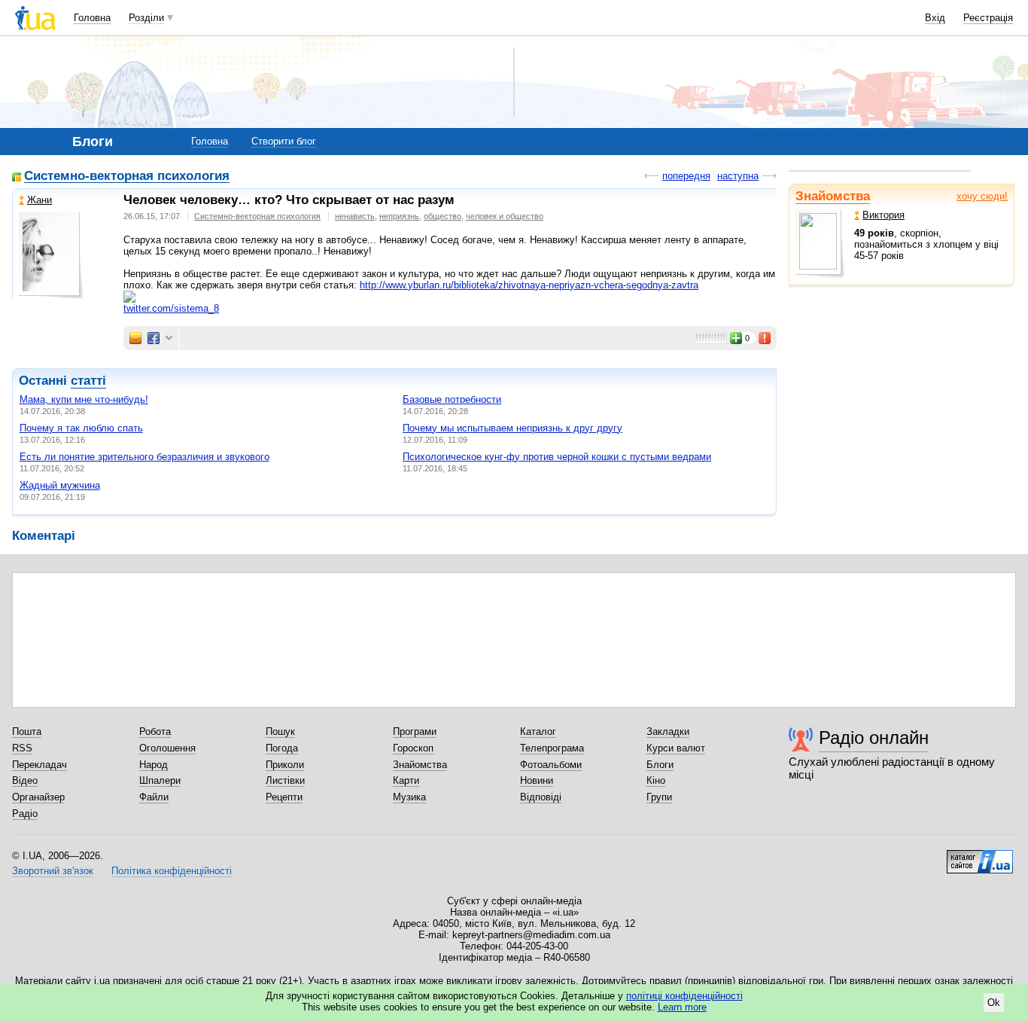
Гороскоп (413, 748)
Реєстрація (988, 17)
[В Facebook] (154, 338)
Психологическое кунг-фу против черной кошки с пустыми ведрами (557, 456)
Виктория (883, 215)
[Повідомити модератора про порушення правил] (765, 338)
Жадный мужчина (60, 485)
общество (442, 216)
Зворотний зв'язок (52, 870)
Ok (993, 1002)
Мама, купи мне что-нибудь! (84, 399)
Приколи (285, 764)
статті (88, 380)
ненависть (355, 216)
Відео (25, 780)
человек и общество (504, 216)
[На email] (135, 338)
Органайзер (38, 797)
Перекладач (39, 764)
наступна (738, 175)
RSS (22, 748)
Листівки (285, 780)
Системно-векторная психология (127, 176)
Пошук (280, 731)
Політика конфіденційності (171, 870)
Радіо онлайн (874, 737)
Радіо (25, 813)
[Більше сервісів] (169, 338)
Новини (536, 780)
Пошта (26, 731)
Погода (282, 748)
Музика (409, 797)
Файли (154, 797)
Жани (39, 200)
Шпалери (160, 780)
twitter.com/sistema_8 (171, 308)
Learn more (682, 1007)
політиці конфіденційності (684, 995)
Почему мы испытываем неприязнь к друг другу (512, 428)
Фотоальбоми (551, 764)
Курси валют (675, 748)
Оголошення (167, 748)
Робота (155, 731)
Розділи (146, 17)
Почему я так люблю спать (81, 428)
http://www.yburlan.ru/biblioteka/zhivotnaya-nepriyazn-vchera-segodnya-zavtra (529, 285)
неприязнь (399, 216)
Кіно (655, 780)
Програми (414, 731)
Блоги (660, 764)
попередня (686, 175)
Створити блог (283, 141)
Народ (153, 764)
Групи (659, 797)
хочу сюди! (982, 196)
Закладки (667, 731)
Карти (406, 780)
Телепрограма (552, 748)
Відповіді (540, 797)
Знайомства (832, 196)
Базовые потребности (452, 399)
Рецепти (284, 797)
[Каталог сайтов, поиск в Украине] (980, 856)
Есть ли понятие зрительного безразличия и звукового (144, 456)
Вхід (935, 17)
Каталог (538, 731)
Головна (92, 17)
